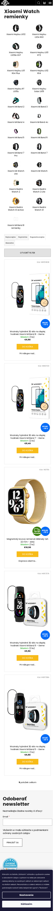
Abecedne (10, 243)
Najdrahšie (22, 237)
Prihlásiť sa (12, 842)
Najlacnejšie (11, 237)
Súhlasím (26, 904)
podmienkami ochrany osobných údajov (25, 832)
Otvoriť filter (27, 252)
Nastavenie (26, 895)
